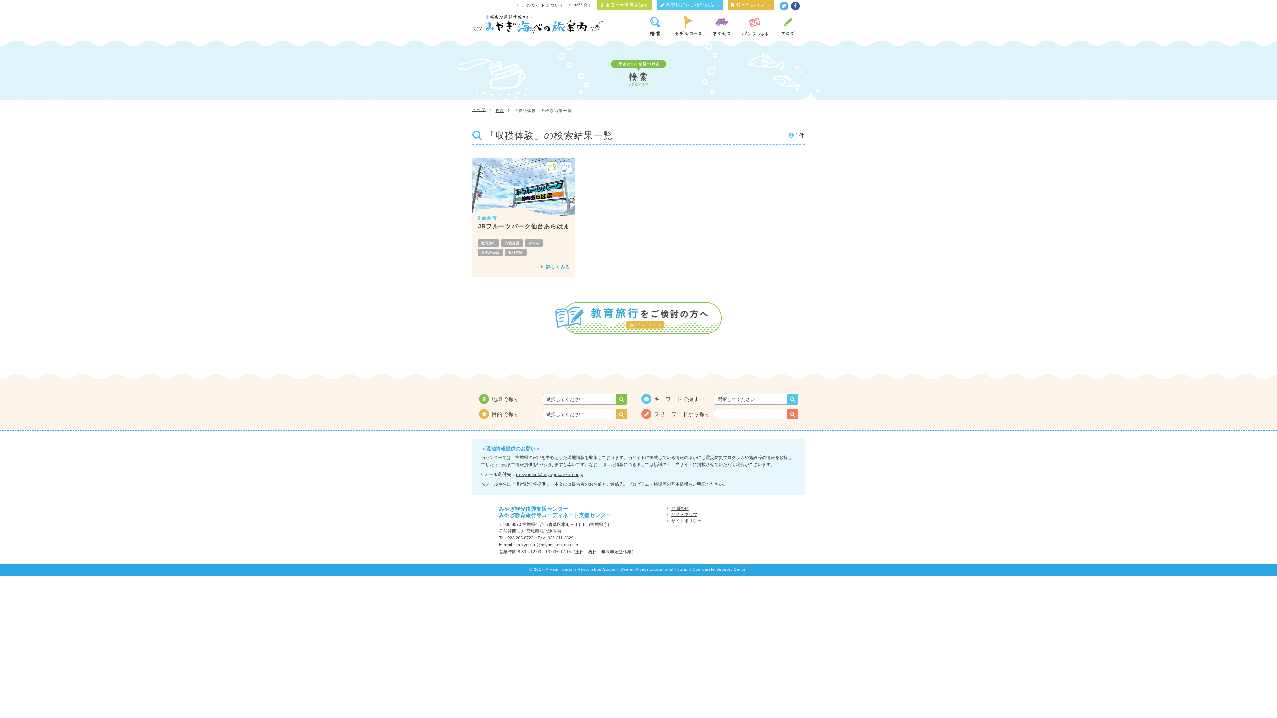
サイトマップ (684, 514)
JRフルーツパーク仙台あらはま (524, 226)
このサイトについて (543, 5)
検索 (500, 110)
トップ (479, 109)
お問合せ (583, 5)
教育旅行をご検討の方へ (691, 5)
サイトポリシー (686, 520)
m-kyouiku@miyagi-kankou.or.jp (549, 474)
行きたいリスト (752, 5)
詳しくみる (558, 266)
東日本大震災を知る (625, 5)
